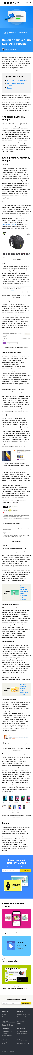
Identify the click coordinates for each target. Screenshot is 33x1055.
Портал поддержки (22, 1031)
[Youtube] (12, 1025)
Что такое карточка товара (17, 80)
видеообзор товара (9, 224)
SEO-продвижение (22, 1019)
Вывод (9, 88)
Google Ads (5, 958)
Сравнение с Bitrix (7, 1031)
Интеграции (20, 1021)
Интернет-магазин (8, 32)
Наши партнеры (6, 1045)
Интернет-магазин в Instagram (12, 933)
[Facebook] (7, 1025)
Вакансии (5, 1019)
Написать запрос (22, 1033)
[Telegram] (5, 1025)
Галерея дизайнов (22, 1016)
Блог (3, 1016)
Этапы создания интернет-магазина (14, 988)
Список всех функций (23, 1014)
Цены (19, 1023)
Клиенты (4, 1014)
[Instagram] (3, 1025)
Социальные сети (7, 931)
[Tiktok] (10, 1025)
